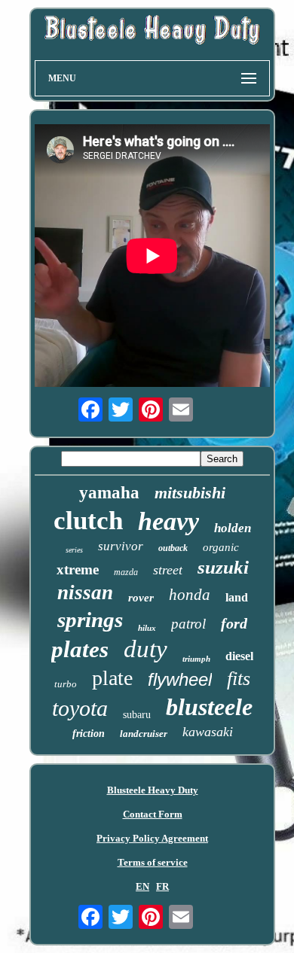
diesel (239, 656)
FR (162, 886)
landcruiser (143, 733)
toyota (80, 708)
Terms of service (153, 862)
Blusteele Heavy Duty (152, 790)
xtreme (78, 569)
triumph (196, 658)
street (167, 569)
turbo (65, 684)
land (236, 597)
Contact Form (152, 814)
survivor (120, 546)
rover (141, 598)
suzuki (223, 567)
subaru (137, 714)
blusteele (209, 706)
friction (88, 733)
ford (234, 623)
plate (112, 678)
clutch (88, 520)
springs (90, 619)
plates (80, 649)
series (74, 550)
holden (232, 528)
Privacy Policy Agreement (152, 838)
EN (142, 886)
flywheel (180, 679)
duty (145, 648)
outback (173, 548)
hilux (147, 627)
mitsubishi (190, 492)
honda (189, 595)
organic (221, 547)
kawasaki (207, 731)
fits (238, 679)
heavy (168, 521)
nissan (85, 592)
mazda (126, 572)
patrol (188, 624)
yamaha (109, 492)
